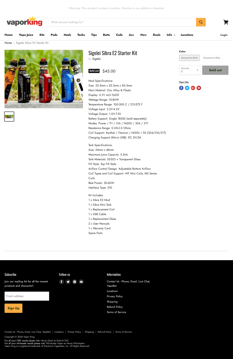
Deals (156, 35)
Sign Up (13, 308)
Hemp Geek (47, 340)
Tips (94, 35)
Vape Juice (26, 35)
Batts (106, 35)
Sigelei (96, 59)
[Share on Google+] (193, 88)
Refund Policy (115, 307)
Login (224, 35)
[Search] (201, 22)
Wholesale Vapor (54, 343)
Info (170, 35)
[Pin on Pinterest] (199, 88)
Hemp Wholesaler (76, 343)
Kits (42, 35)
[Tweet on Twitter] (187, 88)
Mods (67, 35)
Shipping (112, 302)
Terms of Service (116, 312)
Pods (54, 35)
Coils (119, 35)
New (143, 35)
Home (9, 35)
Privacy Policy (115, 296)
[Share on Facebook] (181, 88)
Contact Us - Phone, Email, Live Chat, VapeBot (27, 332)
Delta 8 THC (62, 340)
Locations (187, 35)
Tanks (81, 35)
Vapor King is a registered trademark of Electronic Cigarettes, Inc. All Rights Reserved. (47, 346)
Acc (131, 35)
